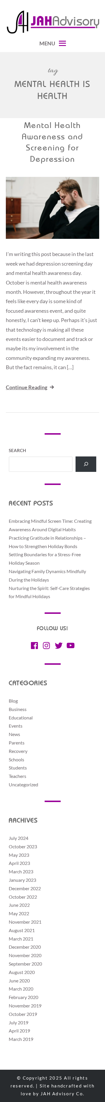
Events (15, 725)
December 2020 (25, 947)
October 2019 (23, 1014)
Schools (16, 759)
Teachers (17, 776)
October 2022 (23, 897)
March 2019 (21, 1039)
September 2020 (25, 963)
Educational (21, 717)
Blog (13, 700)
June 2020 (19, 980)
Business (18, 709)
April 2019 (19, 1030)
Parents (16, 742)
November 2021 (25, 922)
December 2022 (25, 888)
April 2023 (19, 863)
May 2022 (19, 913)
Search (17, 450)
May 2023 (19, 855)
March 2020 (21, 988)
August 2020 (22, 972)
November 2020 (25, 955)
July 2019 (18, 1022)
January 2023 (22, 880)
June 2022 (19, 905)
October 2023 (23, 846)
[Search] (86, 464)
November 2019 (25, 1005)
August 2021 (22, 930)
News (14, 734)
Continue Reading (26, 387)
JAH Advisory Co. (62, 1093)
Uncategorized (23, 784)
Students (18, 767)
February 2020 (23, 997)
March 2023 (21, 871)
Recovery (18, 751)
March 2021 (21, 938)
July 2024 (18, 838)
